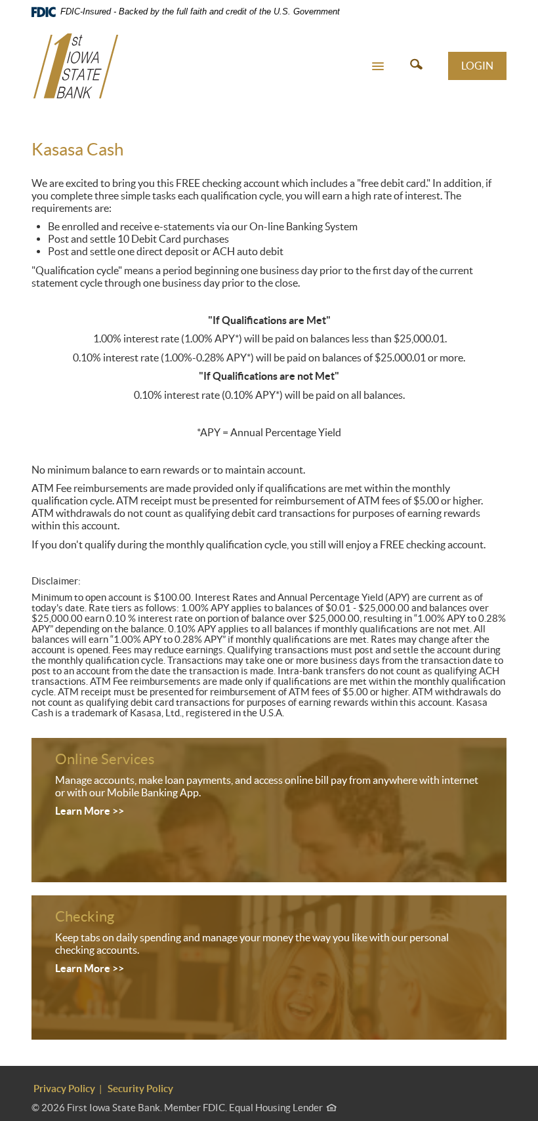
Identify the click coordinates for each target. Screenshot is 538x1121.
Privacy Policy (64, 1088)
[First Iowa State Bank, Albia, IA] (75, 65)
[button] (378, 65)
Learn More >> (89, 811)
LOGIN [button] (477, 65)
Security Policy (140, 1088)
